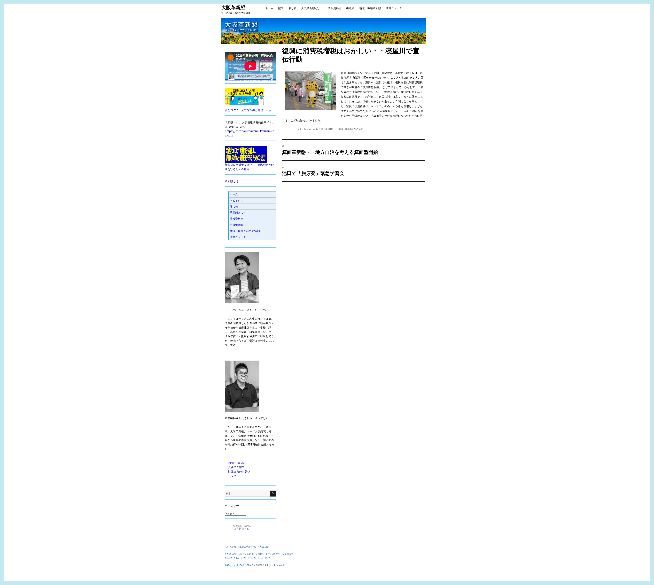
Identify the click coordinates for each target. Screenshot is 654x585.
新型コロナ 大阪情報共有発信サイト (248, 110)
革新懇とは (231, 181)
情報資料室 (334, 8)
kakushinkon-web (308, 129)
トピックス (236, 200)
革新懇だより (238, 212)
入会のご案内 (236, 467)
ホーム (269, 8)
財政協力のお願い (239, 471)
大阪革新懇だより (312, 8)
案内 (281, 8)
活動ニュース (394, 8)
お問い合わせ (236, 463)
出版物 (350, 8)
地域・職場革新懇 (370, 8)
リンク (232, 476)
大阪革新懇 (233, 7)
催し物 (292, 8)
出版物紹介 (236, 224)
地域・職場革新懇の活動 (351, 129)
